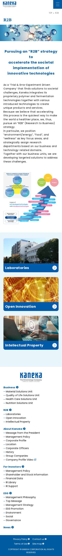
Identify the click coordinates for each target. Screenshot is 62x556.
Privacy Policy (20, 539)
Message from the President (23, 433)
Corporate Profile (16, 440)
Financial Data (14, 478)
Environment (13, 512)
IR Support (12, 486)
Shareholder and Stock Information (27, 474)
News (7, 527)
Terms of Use (20, 543)
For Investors (12, 466)
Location (11, 444)
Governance (13, 520)
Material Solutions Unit (19, 391)
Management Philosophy (21, 497)
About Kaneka (12, 429)
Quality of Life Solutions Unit (22, 395)
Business (9, 387)
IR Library (11, 482)
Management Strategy (19, 505)
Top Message (14, 501)
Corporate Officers (17, 448)
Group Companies (17, 455)
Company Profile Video (19, 459)
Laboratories (13, 414)
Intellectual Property (18, 421)
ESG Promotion (15, 508)
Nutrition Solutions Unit (19, 403)
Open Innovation (16, 418)
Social (9, 516)
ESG (5, 493)
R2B (5, 410)
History (10, 452)
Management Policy (18, 436)
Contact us (38, 539)
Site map (37, 543)
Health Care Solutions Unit (21, 399)
